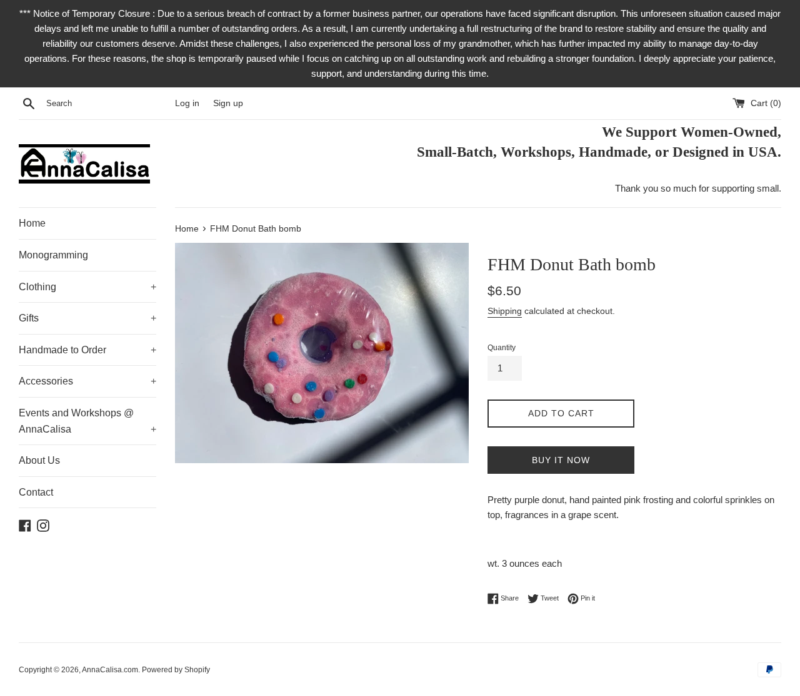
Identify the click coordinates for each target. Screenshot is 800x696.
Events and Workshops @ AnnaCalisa (87, 421)
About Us (39, 460)
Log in (187, 103)
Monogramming (53, 255)
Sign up (228, 103)
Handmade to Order (87, 350)
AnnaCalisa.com (110, 669)
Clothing (87, 287)
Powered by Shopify (176, 669)
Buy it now (561, 460)
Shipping (505, 311)
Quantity (502, 347)
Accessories (87, 381)
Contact (36, 492)
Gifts (87, 318)
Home (32, 223)
